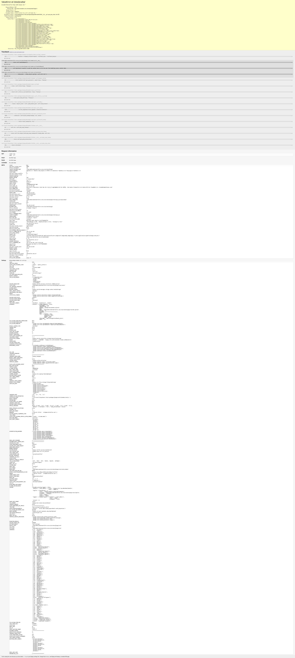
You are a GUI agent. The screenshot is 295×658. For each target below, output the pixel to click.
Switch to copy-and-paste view (16, 52)
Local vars (7, 58)
